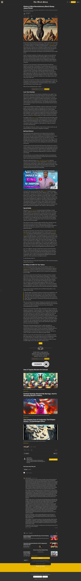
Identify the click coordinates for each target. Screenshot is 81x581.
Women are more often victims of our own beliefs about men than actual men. (36, 538)
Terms (43, 574)
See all (25, 560)
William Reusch (29, 459)
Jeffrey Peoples (28, 478)
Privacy (40, 574)
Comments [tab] (25, 469)
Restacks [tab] (29, 469)
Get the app (45, 576)
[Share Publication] (69, 2)
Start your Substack (38, 576)
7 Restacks (34, 446)
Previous (27, 453)
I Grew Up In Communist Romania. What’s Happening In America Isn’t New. (35, 544)
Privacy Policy (47, 561)
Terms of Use (45, 560)
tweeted (45, 191)
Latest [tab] (27, 533)
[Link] (22, 92)
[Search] (67, 2)
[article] (40, 538)
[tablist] (27, 469)
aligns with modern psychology (43, 160)
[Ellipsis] (57, 478)
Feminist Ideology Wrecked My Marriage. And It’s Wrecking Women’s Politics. (36, 536)
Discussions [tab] (30, 533)
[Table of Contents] (1, 290)
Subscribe (73, 2)
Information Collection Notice (40, 561)
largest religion (52, 44)
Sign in (78, 2)
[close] (49, 546)
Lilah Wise (29, 539)
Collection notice (47, 574)
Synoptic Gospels (34, 117)
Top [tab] (24, 533)
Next (55, 453)
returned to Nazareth (32, 210)
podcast (24, 235)
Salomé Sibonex (25, 422)
